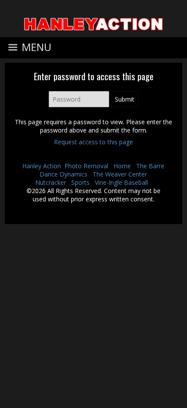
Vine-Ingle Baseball (121, 182)
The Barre (150, 166)
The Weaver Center (120, 174)
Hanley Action (41, 166)
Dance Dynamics (63, 174)
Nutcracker (50, 182)
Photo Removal (86, 166)
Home (122, 166)
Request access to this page (93, 142)
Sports (80, 182)
